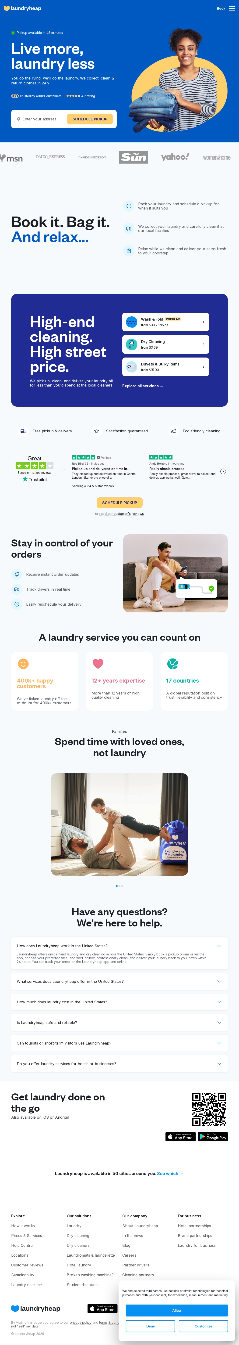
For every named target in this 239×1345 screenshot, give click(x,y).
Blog (126, 1245)
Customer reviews (27, 1265)
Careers (129, 1255)
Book (221, 8)
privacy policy (80, 1322)
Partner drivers (135, 1265)
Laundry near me (26, 1285)
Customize (203, 1326)
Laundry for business (197, 1245)
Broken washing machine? (90, 1275)
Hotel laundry (79, 1265)
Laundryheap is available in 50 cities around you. (116, 1173)
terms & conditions (113, 1322)
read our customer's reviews (121, 514)
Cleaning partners (138, 1275)
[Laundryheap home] (22, 8)
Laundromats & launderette (91, 1255)
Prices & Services (26, 1235)
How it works (23, 1226)
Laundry (74, 1226)
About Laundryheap (140, 1226)
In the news (132, 1235)
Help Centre (22, 1245)
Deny (150, 1326)
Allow (177, 1310)
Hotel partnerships (194, 1226)
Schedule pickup (90, 119)
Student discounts (82, 1285)
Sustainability (22, 1275)
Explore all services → (142, 386)
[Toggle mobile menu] (232, 8)
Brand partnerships (195, 1235)
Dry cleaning (78, 1235)
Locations (19, 1255)
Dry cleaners (78, 1245)
